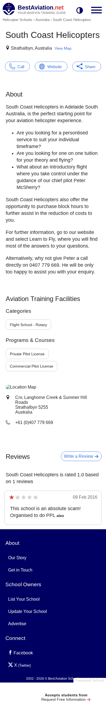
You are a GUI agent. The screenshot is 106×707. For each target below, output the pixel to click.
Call (20, 66)
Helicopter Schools (17, 20)
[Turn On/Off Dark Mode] (80, 10)
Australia (42, 20)
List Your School (24, 599)
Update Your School (27, 611)
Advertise (17, 623)
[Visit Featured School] (66, 688)
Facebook (23, 653)
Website (54, 66)
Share (90, 66)
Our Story (17, 557)
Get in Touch (20, 570)
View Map (63, 48)
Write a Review (79, 456)
